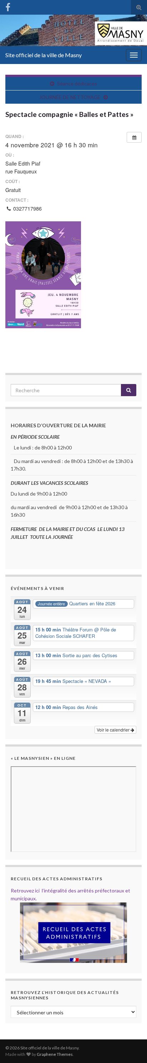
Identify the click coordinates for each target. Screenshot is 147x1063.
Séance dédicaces (77, 83)
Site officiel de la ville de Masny (43, 54)
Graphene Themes (55, 1054)
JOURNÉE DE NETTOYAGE (70, 97)
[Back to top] (131, 1047)
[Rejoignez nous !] (7, 6)
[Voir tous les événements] (134, 137)
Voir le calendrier (114, 730)
